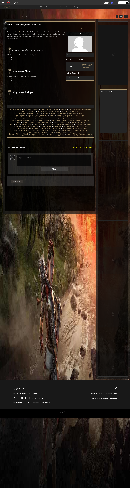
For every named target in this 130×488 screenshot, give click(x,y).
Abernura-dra (33, 117)
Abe (37, 115)
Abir (24, 119)
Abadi (70, 109)
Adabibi (36, 132)
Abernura (24, 117)
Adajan (33, 134)
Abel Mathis (43, 115)
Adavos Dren (40, 136)
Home (4, 16)
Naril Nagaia (85, 67)
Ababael (49, 109)
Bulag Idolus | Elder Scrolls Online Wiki (24, 25)
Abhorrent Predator (59, 117)
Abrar (40, 121)
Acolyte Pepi (56, 128)
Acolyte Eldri (35, 126)
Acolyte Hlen (67, 126)
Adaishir (18, 134)
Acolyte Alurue (69, 124)
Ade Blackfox (75, 136)
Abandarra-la (66, 111)
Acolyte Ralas (67, 128)
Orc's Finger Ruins (87, 66)
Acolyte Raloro (77, 128)
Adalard (44, 134)
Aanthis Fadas (28, 109)
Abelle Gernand (69, 115)
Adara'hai (31, 136)
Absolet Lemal (56, 121)
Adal (38, 134)
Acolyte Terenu (56, 130)
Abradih (34, 121)
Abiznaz (36, 119)
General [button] (48, 7)
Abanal (57, 111)
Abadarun (64, 109)
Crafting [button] (76, 7)
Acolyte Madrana (23, 128)
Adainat (51, 132)
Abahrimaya (31, 111)
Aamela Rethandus (15, 109)
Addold (60, 136)
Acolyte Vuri (77, 130)
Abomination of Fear (74, 119)
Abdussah (31, 115)
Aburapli (78, 121)
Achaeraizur (75, 123)
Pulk (83, 69)
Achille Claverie (49, 124)
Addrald (66, 136)
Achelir (18, 124)
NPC (20, 32)
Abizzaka (43, 119)
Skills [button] (61, 7)
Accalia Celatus (64, 123)
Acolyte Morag (46, 128)
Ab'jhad (42, 109)
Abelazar (59, 115)
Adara (24, 136)
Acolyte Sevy (36, 130)
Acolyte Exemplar (46, 126)
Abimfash (18, 119)
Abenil (77, 115)
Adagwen (44, 132)
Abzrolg (25, 123)
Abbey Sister (72, 113)
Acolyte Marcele (35, 128)
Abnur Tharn (52, 119)
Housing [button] (95, 7)
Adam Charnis (60, 134)
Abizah (29, 119)
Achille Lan (59, 124)
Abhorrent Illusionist (45, 117)
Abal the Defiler (42, 111)
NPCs (26, 16)
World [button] (82, 7)
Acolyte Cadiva (80, 124)
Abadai (56, 109)
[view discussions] (117, 16)
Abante (38, 113)
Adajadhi (25, 134)
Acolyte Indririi (77, 126)
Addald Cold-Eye (51, 136)
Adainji (58, 132)
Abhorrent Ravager (73, 117)
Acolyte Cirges (24, 126)
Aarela (36, 109)
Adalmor (51, 134)
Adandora (82, 134)
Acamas (31, 123)
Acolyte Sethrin (25, 130)
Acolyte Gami (57, 126)
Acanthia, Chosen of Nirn (43, 123)
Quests (37, 55)
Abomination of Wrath (23, 121)
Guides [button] (88, 7)
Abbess (53, 113)
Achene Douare (26, 124)
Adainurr (64, 132)
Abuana (71, 121)
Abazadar (45, 113)
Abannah (31, 113)
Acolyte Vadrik (67, 130)
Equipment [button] (68, 7)
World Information (15, 16)
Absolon (64, 121)
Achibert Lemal (37, 124)
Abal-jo (51, 111)
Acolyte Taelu (46, 130)
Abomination (62, 119)
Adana (75, 134)
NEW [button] (41, 7)
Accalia (56, 123)
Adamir (69, 134)
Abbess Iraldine (62, 113)
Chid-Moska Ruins (87, 64)
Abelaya (52, 115)
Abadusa (77, 109)
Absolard (46, 121)
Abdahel (22, 115)
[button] (106, 2)
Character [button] (55, 7)
